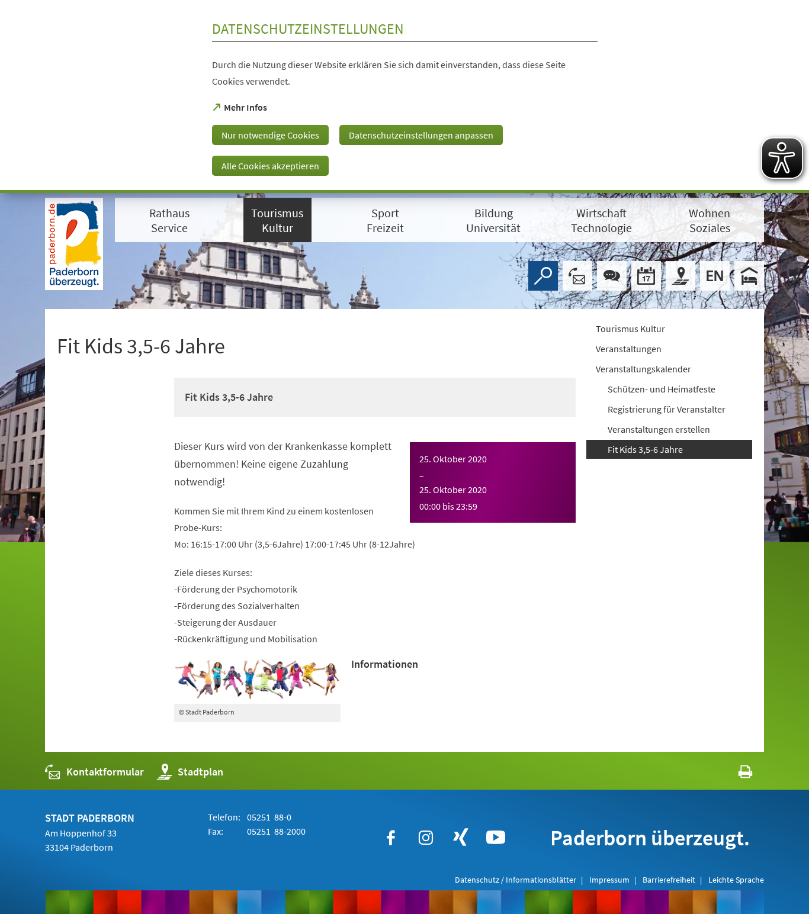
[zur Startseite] (74, 244)
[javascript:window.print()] (734, 775)
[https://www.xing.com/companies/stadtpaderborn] (460, 837)
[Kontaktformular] (577, 276)
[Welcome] (715, 276)
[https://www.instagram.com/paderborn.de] (425, 837)
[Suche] (543, 276)
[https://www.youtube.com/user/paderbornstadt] (495, 837)
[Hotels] (749, 276)
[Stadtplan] (680, 276)
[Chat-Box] (612, 276)
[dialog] (404, 96)
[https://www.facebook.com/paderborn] (390, 837)
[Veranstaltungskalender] (646, 276)
